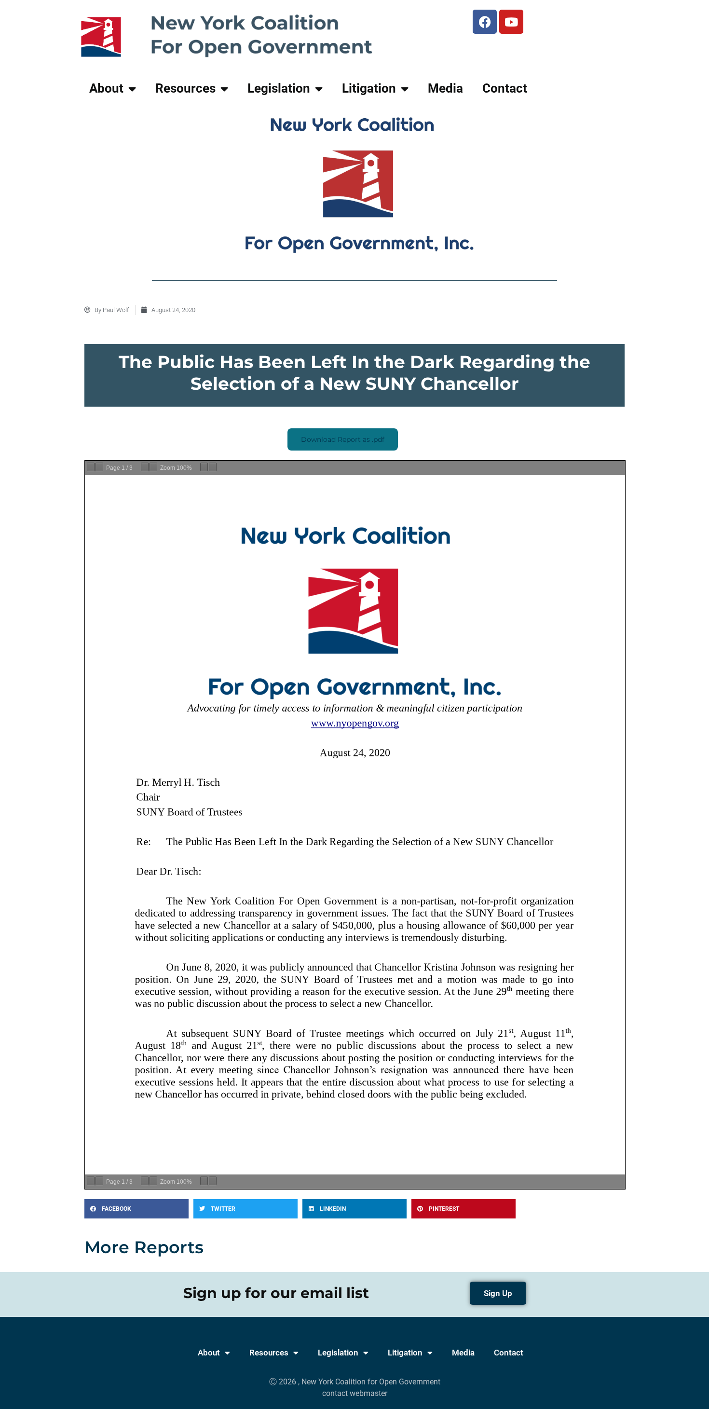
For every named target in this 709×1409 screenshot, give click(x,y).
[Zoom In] (153, 467)
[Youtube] (511, 22)
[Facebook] (485, 22)
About (106, 88)
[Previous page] (91, 467)
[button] (136, 1208)
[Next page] (99, 467)
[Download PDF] (204, 467)
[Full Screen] (213, 467)
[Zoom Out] (145, 467)
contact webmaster (354, 1393)
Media (445, 88)
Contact (504, 88)
